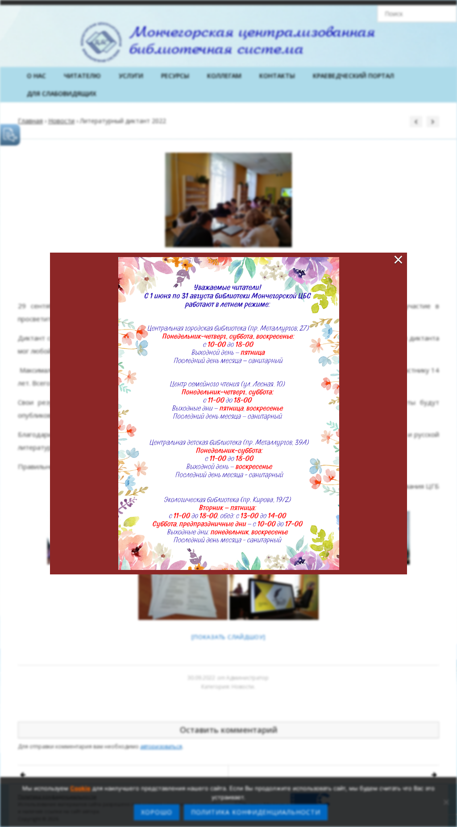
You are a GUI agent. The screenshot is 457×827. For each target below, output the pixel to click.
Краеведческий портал (353, 75)
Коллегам (224, 75)
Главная (30, 120)
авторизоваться (161, 746)
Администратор (247, 678)
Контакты (277, 75)
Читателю (82, 75)
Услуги (131, 75)
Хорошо (156, 812)
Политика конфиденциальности (255, 812)
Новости (61, 120)
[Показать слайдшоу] (228, 637)
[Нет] (445, 802)
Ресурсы (175, 75)
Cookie (80, 788)
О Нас (36, 75)
